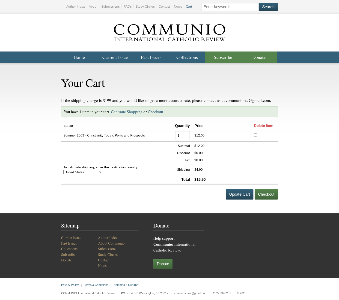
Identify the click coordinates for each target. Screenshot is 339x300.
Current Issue (115, 57)
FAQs (128, 6)
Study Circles (145, 6)
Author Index (75, 6)
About (93, 6)
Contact (164, 6)
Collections (187, 57)
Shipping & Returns (126, 285)
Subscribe (223, 57)
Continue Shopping (127, 111)
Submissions (110, 6)
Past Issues (151, 57)
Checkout (155, 111)
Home (79, 57)
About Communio (111, 243)
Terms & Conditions (96, 285)
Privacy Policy (70, 285)
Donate (259, 57)
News (178, 6)
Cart (189, 6)
